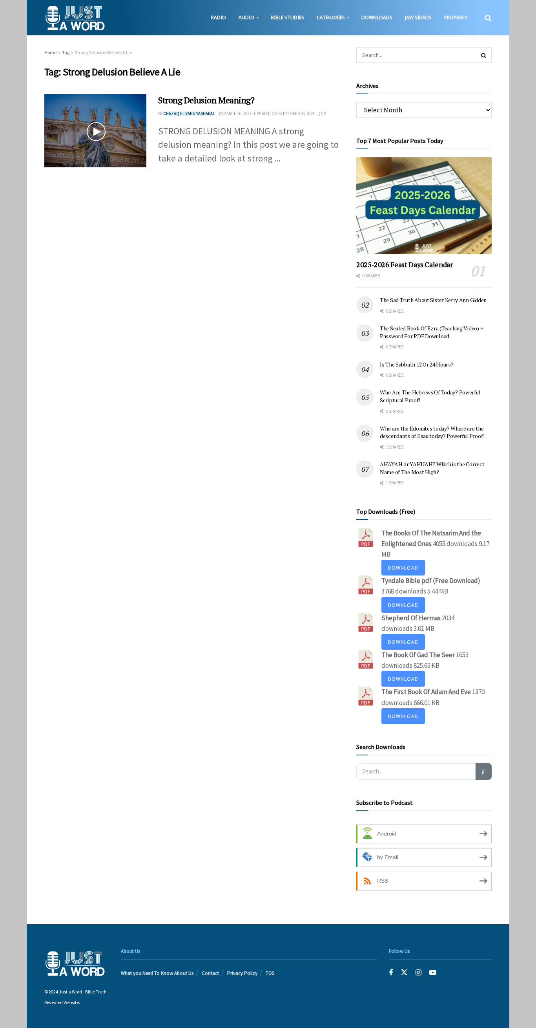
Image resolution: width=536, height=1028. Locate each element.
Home (50, 52)
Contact (210, 973)
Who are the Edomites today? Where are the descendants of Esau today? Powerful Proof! (432, 432)
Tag (65, 52)
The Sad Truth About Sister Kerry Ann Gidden (433, 300)
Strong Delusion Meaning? (206, 100)
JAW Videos (418, 17)
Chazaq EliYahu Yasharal (189, 113)
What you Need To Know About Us (157, 973)
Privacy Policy (242, 973)
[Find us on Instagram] (418, 973)
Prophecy (456, 17)
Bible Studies (287, 17)
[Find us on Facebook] (391, 973)
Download (403, 567)
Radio (218, 17)
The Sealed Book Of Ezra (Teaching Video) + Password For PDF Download (431, 332)
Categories (331, 17)
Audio (246, 17)
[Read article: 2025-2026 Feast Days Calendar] (424, 205)
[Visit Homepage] (74, 17)
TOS (270, 973)
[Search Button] (488, 17)
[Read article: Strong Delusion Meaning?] (95, 130)
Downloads (376, 17)
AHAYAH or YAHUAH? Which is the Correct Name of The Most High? (432, 468)
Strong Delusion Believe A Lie (103, 52)
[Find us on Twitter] (404, 973)
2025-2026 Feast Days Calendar (404, 264)
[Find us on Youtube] (432, 973)
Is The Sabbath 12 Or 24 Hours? (417, 364)
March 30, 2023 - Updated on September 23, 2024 (268, 113)
